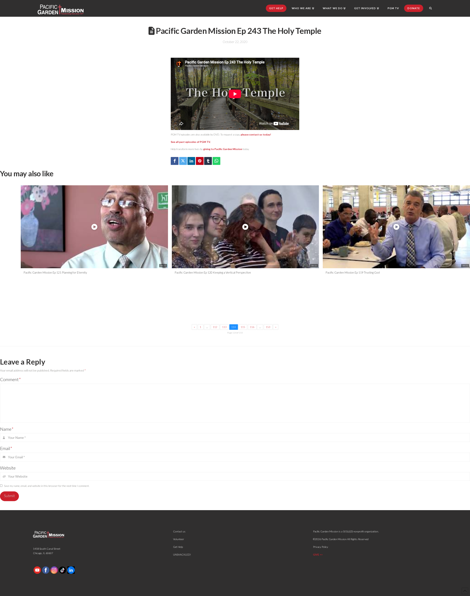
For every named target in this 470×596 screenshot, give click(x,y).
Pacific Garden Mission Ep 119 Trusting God (353, 272)
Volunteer (178, 539)
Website (8, 467)
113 (224, 327)
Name (7, 429)
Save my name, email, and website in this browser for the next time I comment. (46, 485)
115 (243, 327)
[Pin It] (200, 161)
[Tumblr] (208, 161)
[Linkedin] (191, 161)
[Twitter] (183, 161)
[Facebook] (174, 161)
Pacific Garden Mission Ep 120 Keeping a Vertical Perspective (213, 272)
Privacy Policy (320, 546)
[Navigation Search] (430, 8)
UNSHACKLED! (182, 554)
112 (215, 327)
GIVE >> (318, 554)
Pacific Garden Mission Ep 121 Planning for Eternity (55, 272)
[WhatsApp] (216, 161)
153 (268, 327)
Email (6, 448)
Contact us (179, 531)
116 (252, 327)
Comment (10, 379)
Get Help (178, 546)
